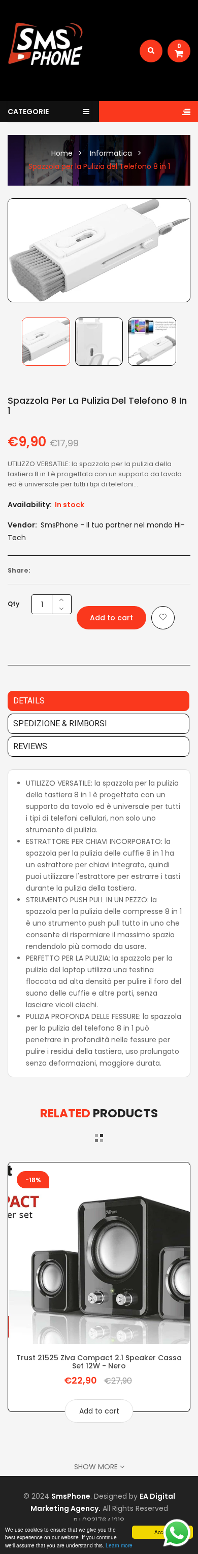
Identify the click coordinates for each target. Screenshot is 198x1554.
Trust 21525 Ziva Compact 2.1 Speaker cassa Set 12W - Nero (99, 1362)
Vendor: (22, 525)
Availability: (30, 505)
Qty (13, 603)
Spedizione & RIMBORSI (60, 723)
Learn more (119, 1545)
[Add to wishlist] (163, 617)
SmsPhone (70, 1496)
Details (29, 700)
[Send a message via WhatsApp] (177, 1533)
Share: (19, 570)
